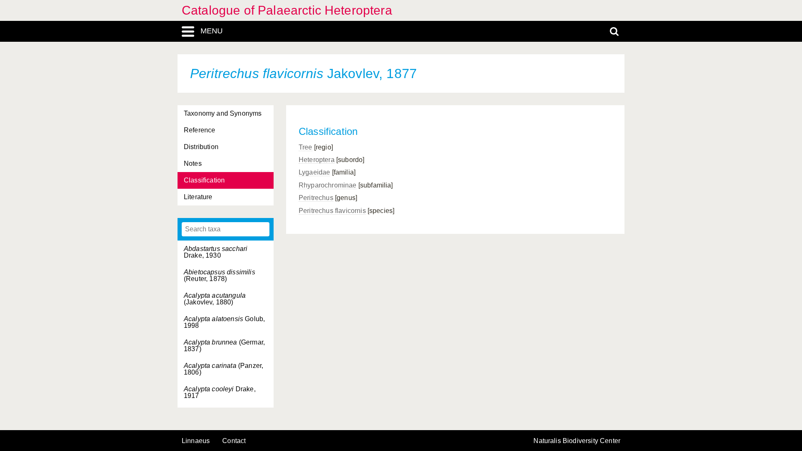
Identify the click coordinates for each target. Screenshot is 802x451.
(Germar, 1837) (224, 345)
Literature (198, 196)
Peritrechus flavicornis (332, 210)
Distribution (201, 146)
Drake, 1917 (220, 392)
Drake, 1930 (215, 252)
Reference (199, 130)
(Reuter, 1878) (219, 275)
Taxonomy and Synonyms (222, 113)
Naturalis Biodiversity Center (576, 441)
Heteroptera (317, 159)
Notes (193, 163)
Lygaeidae (314, 172)
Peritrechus (316, 197)
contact (234, 440)
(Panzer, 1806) (223, 369)
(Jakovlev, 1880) (215, 299)
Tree (305, 147)
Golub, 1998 (224, 322)
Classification (204, 180)
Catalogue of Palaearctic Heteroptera (287, 10)
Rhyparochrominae (328, 185)
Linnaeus (196, 441)
